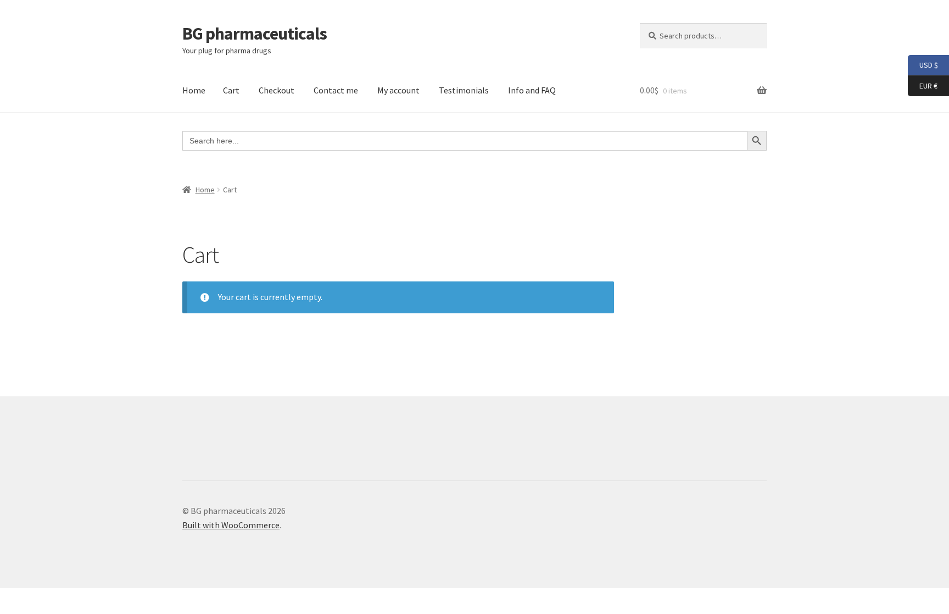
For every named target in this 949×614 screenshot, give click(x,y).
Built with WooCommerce (231, 524)
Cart (231, 90)
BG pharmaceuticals (254, 34)
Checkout (276, 90)
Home (193, 90)
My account (398, 90)
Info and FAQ (532, 90)
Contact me (336, 90)
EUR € (922, 85)
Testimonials (464, 90)
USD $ (923, 64)
